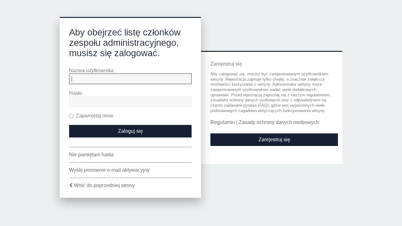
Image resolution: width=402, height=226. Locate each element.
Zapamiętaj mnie (94, 115)
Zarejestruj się (274, 139)
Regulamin (222, 122)
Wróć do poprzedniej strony (104, 185)
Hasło (75, 93)
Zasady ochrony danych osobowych (279, 122)
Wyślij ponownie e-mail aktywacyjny (109, 170)
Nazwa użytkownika (91, 70)
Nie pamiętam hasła (91, 154)
